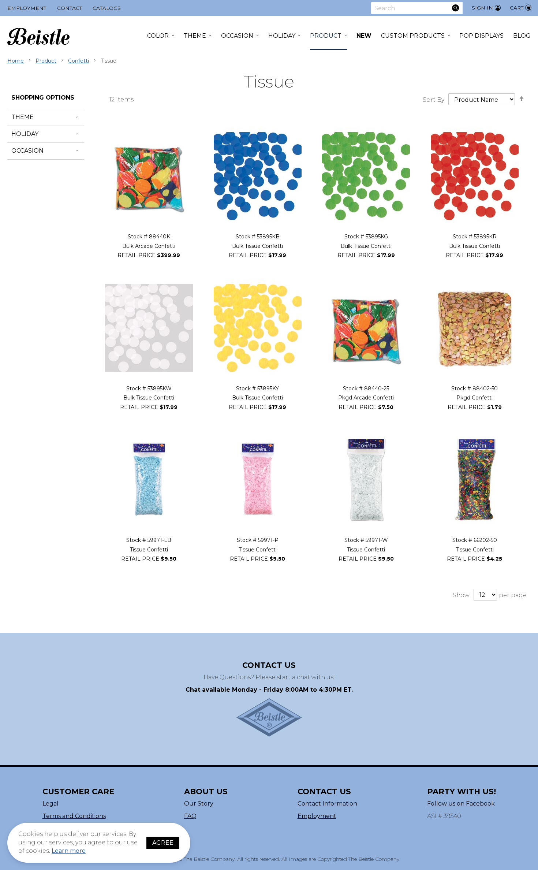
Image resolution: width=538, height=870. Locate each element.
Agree (162, 842)
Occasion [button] (237, 35)
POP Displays (481, 35)
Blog (522, 35)
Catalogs (107, 8)
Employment (26, 8)
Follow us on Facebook (461, 803)
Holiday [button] (281, 35)
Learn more (69, 850)
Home (15, 60)
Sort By (433, 99)
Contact (69, 8)
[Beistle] (38, 36)
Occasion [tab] (27, 150)
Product (46, 60)
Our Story (198, 803)
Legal (50, 803)
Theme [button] (195, 35)
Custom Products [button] (413, 35)
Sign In (482, 8)
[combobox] (417, 8)
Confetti (78, 60)
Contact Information (327, 803)
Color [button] (158, 35)
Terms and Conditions (74, 816)
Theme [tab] (22, 117)
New (363, 35)
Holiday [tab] (24, 133)
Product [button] (325, 35)
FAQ (190, 816)
